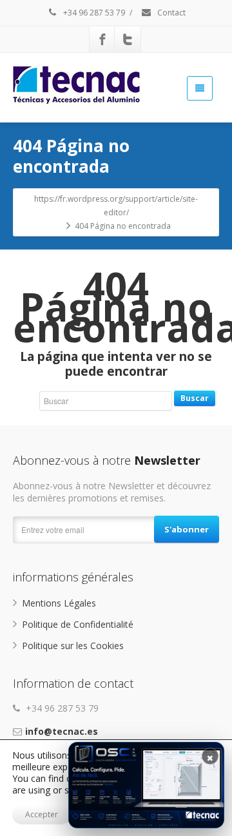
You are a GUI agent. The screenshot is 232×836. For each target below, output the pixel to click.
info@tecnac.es (61, 731)
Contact (170, 12)
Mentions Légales (59, 603)
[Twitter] (127, 39)
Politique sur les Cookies (73, 645)
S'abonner (186, 529)
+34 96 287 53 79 (93, 12)
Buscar (194, 398)
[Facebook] (102, 39)
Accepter (41, 814)
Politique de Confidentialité (77, 624)
